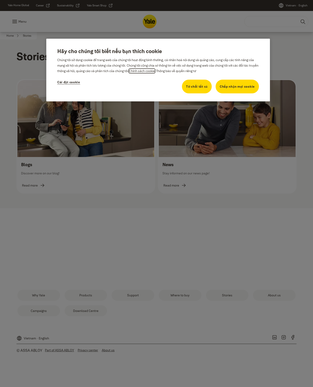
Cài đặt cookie (68, 82)
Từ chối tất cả (197, 86)
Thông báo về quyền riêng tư (176, 71)
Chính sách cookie (142, 71)
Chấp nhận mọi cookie (237, 86)
